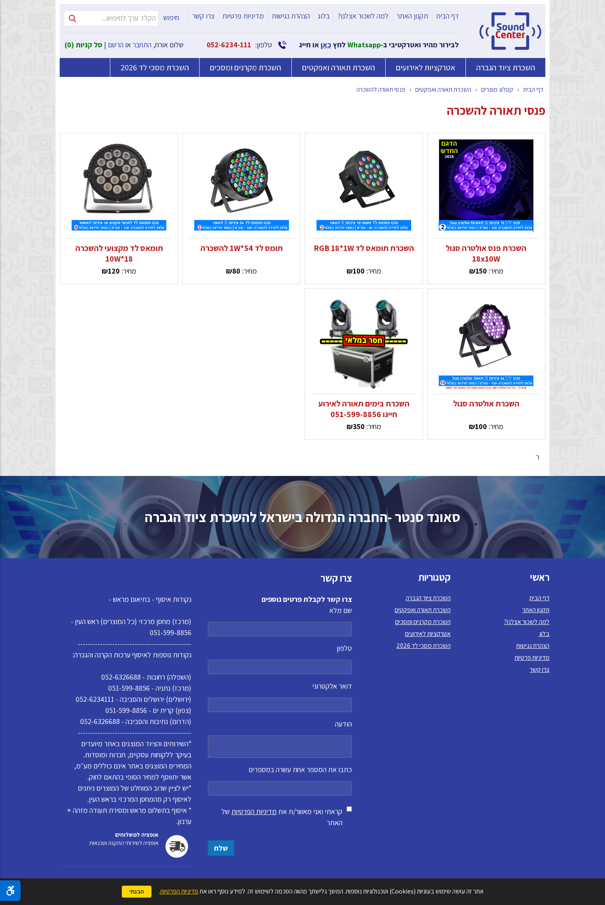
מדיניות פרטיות (243, 16)
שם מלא (340, 610)
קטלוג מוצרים (497, 89)
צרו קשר (203, 16)
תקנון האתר (412, 16)
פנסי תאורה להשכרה (380, 89)
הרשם (115, 44)
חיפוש (171, 17)
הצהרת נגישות (291, 16)
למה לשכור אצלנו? (363, 16)
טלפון (344, 648)
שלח (221, 848)
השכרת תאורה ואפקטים (338, 67)
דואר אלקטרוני (332, 686)
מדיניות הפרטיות (254, 811)
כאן (326, 44)
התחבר (142, 44)
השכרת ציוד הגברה (505, 67)
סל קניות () (83, 44)
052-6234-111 (229, 44)
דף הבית (447, 16)
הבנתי (136, 892)
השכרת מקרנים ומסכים (245, 67)
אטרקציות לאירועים (425, 67)
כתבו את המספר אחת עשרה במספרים (300, 769)
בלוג (324, 16)
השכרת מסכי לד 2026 (155, 67)
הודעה (343, 724)
